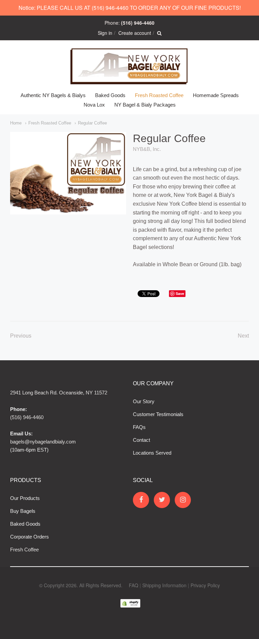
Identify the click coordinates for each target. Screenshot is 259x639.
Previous (20, 336)
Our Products (25, 498)
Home (16, 122)
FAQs (139, 427)
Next (243, 336)
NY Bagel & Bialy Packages (145, 105)
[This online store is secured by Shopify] (130, 609)
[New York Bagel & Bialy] (129, 66)
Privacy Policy (205, 585)
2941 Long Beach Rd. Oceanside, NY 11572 (58, 392)
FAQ (133, 585)
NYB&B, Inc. (147, 149)
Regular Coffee (92, 122)
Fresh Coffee (24, 549)
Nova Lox (94, 105)
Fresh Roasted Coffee (159, 95)
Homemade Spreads (216, 95)
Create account (134, 32)
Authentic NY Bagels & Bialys (53, 95)
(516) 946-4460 (27, 417)
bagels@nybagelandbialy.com (43, 441)
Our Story (143, 401)
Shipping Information (164, 585)
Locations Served (152, 453)
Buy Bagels (22, 511)
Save (180, 293)
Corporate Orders (29, 537)
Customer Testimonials (158, 414)
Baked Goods (110, 95)
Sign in (105, 32)
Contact (141, 440)
